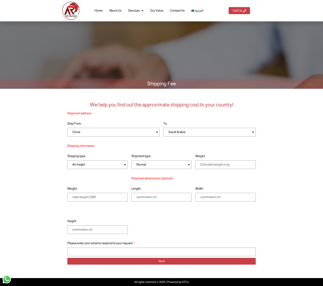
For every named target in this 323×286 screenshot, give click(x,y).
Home (99, 10)
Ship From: (79, 118)
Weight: (200, 156)
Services (134, 10)
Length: (152, 183)
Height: (72, 221)
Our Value (156, 10)
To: (165, 123)
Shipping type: (81, 151)
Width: (199, 188)
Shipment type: (141, 156)
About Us (115, 10)
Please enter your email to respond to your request (100, 243)
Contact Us (177, 10)
